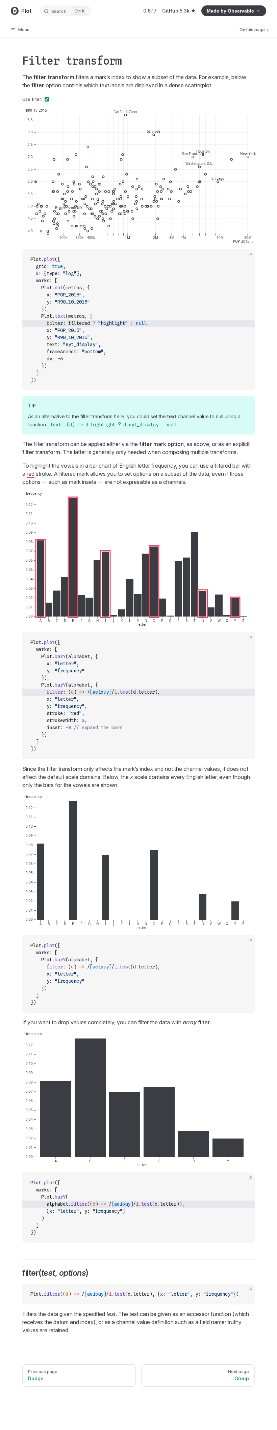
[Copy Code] (244, 260)
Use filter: (32, 99)
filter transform (41, 452)
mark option (168, 444)
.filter (196, 1022)
